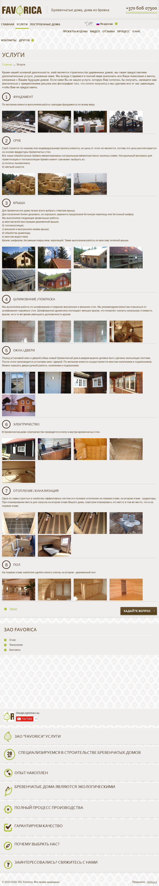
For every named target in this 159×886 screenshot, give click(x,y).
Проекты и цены (75, 31)
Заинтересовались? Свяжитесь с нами (56, 862)
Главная (7, 24)
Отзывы (108, 31)
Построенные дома (45, 24)
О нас (136, 31)
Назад (13, 608)
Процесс (123, 31)
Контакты (8, 40)
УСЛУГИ (22, 24)
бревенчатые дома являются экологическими (64, 786)
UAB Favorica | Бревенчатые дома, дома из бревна (22, 10)
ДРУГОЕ (24, 40)
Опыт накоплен (31, 772)
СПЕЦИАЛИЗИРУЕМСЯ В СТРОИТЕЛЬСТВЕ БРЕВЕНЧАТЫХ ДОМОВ (79, 752)
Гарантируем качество (38, 825)
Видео (95, 31)
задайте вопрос (137, 611)
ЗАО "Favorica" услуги (37, 736)
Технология (16, 644)
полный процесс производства (48, 807)
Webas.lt (152, 882)
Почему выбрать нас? (37, 843)
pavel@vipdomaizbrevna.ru (141, 12)
